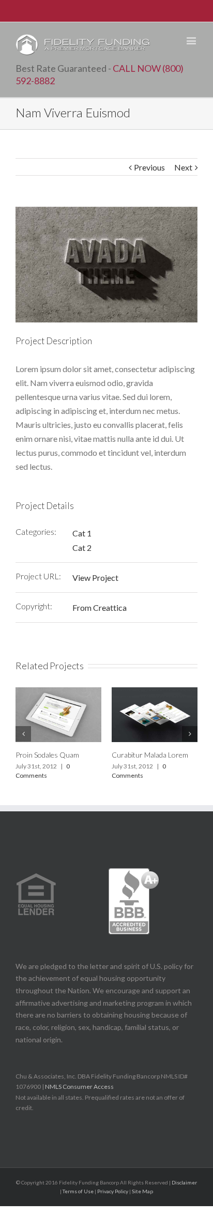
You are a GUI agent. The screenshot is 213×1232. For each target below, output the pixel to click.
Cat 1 (82, 533)
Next (183, 167)
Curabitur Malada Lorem (150, 754)
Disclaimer (184, 1182)
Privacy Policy (112, 1191)
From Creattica (99, 607)
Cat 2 (82, 547)
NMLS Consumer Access (80, 1086)
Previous (149, 167)
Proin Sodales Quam (47, 754)
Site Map (142, 1191)
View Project (95, 577)
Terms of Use (78, 1191)
